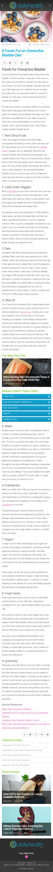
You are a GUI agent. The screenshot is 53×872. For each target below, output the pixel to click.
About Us (7, 865)
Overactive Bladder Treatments (17, 402)
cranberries (7, 504)
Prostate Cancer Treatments (16, 755)
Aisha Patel (7, 801)
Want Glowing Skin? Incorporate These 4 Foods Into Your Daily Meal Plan (26, 378)
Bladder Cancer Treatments (16, 765)
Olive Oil (6, 413)
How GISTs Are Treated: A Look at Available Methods (22, 795)
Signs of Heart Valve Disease (16, 760)
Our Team (21, 863)
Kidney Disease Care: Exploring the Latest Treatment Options (23, 827)
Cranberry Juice (10, 419)
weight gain (26, 312)
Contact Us (31, 863)
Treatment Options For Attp (16, 745)
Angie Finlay (6, 44)
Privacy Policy (43, 865)
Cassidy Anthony (10, 833)
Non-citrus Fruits (10, 408)
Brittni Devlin (9, 384)
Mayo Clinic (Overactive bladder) (16, 709)
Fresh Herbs (8, 396)
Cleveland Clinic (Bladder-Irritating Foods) (20, 720)
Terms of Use (31, 865)
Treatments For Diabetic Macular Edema (22, 750)
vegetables (12, 191)
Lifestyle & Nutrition (40, 45)
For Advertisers (18, 865)
